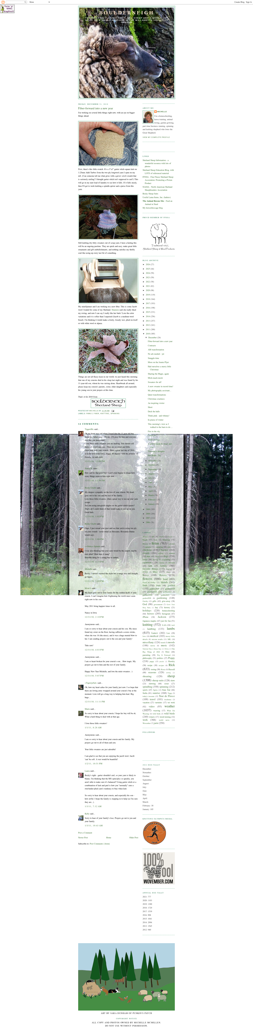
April (150, 491)
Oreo (167, 651)
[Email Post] (113, 411)
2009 (148, 509)
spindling (147, 686)
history (167, 607)
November (152, 460)
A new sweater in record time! (160, 386)
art (153, 536)
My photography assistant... (159, 390)
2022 (148, 281)
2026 (148, 264)
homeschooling (168, 610)
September (153, 469)
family (89, 413)
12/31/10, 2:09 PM (94, 581)
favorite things (150, 568)
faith (150, 565)
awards (169, 537)
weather (169, 706)
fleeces (163, 575)
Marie (87, 708)
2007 (148, 517)
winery (152, 716)
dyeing (155, 559)
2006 (148, 522)
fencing (169, 569)
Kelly (87, 813)
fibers (168, 572)
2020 (148, 290)
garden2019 (154, 588)
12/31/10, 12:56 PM (95, 480)
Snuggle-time (153, 358)
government (158, 604)
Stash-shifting (154, 439)
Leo (168, 633)
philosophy (147, 658)
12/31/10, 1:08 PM (94, 539)
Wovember (147, 723)
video (152, 706)
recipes (161, 665)
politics (160, 658)
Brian (155, 543)
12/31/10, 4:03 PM (94, 649)
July (150, 477)
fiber (96, 413)
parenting (146, 655)
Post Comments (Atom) (100, 843)
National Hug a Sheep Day (152, 649)
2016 (148, 307)
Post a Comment (85, 832)
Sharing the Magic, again (158, 373)
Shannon (115, 309)
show (173, 680)
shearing (147, 676)
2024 (148, 273)
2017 (148, 303)
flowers (147, 578)
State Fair (166, 689)
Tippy (170, 693)
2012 (148, 325)
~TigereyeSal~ (91, 682)
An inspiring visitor (156, 403)
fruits (158, 585)
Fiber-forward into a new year (160, 341)
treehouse (167, 699)
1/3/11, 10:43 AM (94, 825)
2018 (148, 299)
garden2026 (147, 598)
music (164, 645)
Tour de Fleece (167, 696)
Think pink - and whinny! (158, 415)
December (152, 337)
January (151, 504)
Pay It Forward (163, 655)
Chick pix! (152, 435)
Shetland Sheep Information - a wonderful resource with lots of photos (157, 163)
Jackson (162, 616)
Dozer (145, 559)
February (152, 499)
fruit (145, 585)
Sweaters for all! (155, 382)
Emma (161, 562)
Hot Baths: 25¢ (154, 455)
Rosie (163, 669)
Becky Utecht (90, 487)
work (145, 719)
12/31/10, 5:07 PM (94, 675)
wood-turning (165, 716)
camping (159, 546)
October (151, 464)
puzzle (161, 661)
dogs (166, 556)
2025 (148, 268)
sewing (168, 672)
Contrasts (152, 345)
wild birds (156, 713)
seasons (152, 672)
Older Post (133, 837)
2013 (148, 320)
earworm (147, 562)
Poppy (171, 658)
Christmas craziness (156, 398)
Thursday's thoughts (156, 451)
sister (166, 683)
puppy (152, 661)
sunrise (156, 693)
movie (152, 645)
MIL (169, 639)
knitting (104, 413)
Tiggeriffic (89, 429)
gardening (162, 598)
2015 (148, 312)
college (161, 553)
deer (148, 556)
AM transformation (156, 349)
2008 (148, 513)
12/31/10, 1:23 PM (94, 561)
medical (154, 636)
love (144, 636)
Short (150, 407)
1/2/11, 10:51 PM (94, 763)
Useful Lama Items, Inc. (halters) (157, 197)
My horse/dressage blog (153, 207)
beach (145, 539)
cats (169, 546)
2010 (148, 333)
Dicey (157, 556)
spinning (115, 413)
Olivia (166, 649)
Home (108, 837)
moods (171, 642)
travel (152, 699)
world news (164, 720)
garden (171, 585)
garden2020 (170, 588)
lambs (171, 628)
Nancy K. (89, 468)
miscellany (148, 642)
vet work (171, 702)
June (150, 482)
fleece (146, 575)
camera (148, 546)
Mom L (88, 588)
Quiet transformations (157, 394)
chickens (147, 549)
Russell (172, 669)
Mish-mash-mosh (155, 377)
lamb (173, 625)
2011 (148, 329)
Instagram (166, 613)
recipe (149, 665)
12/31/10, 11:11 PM (95, 701)
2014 (148, 316)
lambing (151, 628)
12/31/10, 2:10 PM (94, 616)
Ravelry (171, 661)
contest (172, 553)
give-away (166, 601)
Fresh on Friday (149, 582)
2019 (148, 294)
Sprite (155, 690)
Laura (87, 770)
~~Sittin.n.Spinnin (92, 546)
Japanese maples (149, 620)
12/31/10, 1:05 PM (94, 516)
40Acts (145, 536)
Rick (172, 665)
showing (152, 683)
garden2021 (152, 591)
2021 (148, 286)
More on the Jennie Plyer (158, 362)
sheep (171, 676)
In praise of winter (155, 419)
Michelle (88, 569)
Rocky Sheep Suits (150, 193)
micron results (157, 639)
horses (150, 613)
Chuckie (163, 549)
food (165, 579)
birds (155, 539)
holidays (147, 610)
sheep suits (158, 680)
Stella (145, 693)
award (161, 536)
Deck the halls (154, 411)
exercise (171, 562)
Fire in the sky (154, 431)
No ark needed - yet (156, 353)
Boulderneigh (126, 12)
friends (164, 582)
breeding (166, 539)
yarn (156, 723)
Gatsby (145, 601)
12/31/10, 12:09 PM (95, 461)
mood (163, 642)
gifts (154, 601)
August (151, 473)
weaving (156, 710)
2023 (148, 277)
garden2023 (167, 591)
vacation (146, 702)
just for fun (166, 620)
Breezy (145, 543)
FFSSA (145, 572)
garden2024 (147, 595)
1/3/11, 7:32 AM (93, 806)
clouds (146, 553)
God (145, 604)
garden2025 (165, 595)
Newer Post (83, 837)
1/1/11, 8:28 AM (93, 727)
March (151, 495)
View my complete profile (156, 137)
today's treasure (148, 696)
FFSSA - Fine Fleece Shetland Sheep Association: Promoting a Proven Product (158, 180)
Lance (155, 633)
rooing (153, 669)
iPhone (145, 616)
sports (145, 689)
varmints (158, 702)
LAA (164, 625)
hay (156, 607)
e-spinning (166, 559)
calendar (171, 543)
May (150, 486)
